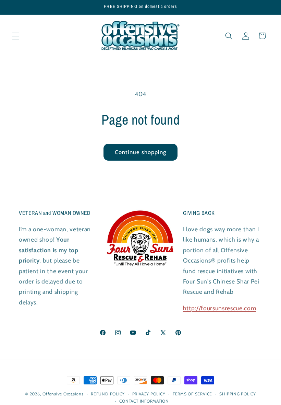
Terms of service (192, 393)
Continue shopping (141, 152)
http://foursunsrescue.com (219, 308)
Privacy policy (149, 393)
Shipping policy (237, 393)
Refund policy (108, 393)
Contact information (144, 401)
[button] (16, 35)
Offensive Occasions (63, 393)
